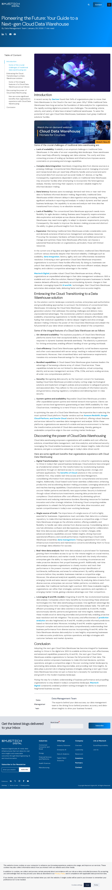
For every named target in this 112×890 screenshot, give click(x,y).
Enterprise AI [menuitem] (61, 750)
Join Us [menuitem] (95, 750)
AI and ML (67, 285)
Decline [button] (96, 885)
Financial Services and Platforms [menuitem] (45, 758)
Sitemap (4, 785)
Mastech (38, 273)
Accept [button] (87, 885)
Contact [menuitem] (78, 767)
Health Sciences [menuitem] (44, 763)
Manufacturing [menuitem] (44, 768)
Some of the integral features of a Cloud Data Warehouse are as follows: (19, 84)
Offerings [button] (61, 741)
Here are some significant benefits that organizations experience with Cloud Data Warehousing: (20, 100)
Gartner (56, 99)
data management (67, 539)
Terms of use (14, 785)
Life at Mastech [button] (99, 741)
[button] (89, 4)
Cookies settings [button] (77, 885)
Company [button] (79, 741)
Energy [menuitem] (41, 753)
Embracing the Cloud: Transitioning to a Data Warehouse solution (15, 76)
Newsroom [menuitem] (79, 754)
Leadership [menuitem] (79, 750)
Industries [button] (43, 741)
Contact (98, 5)
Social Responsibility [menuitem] (100, 745)
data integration (51, 256)
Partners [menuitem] (79, 763)
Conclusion (11, 107)
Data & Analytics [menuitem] (63, 754)
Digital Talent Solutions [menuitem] (61, 759)
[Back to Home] (11, 5)
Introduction (11, 61)
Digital (46, 273)
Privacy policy (25, 785)
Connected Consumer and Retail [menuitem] (44, 747)
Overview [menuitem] (78, 745)
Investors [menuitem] (79, 758)
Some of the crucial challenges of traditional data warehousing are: (18, 67)
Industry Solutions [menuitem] (63, 745)
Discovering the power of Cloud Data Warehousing (17, 91)
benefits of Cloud (68, 472)
